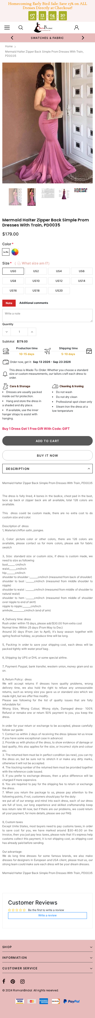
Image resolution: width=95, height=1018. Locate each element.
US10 (36, 281)
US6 (82, 271)
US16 (13, 290)
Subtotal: (8, 341)
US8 (13, 281)
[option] (47, 37)
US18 (36, 290)
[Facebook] (3, 981)
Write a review (47, 915)
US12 (59, 281)
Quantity (7, 324)
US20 (59, 290)
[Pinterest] (13, 981)
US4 (59, 271)
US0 (13, 271)
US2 (36, 271)
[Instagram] (22, 981)
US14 (81, 281)
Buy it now (47, 455)
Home (9, 46)
